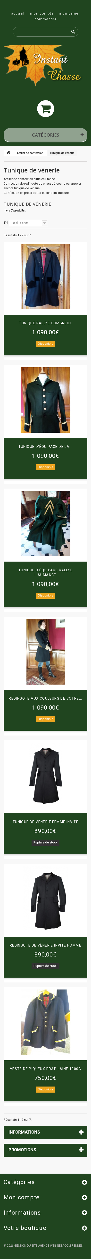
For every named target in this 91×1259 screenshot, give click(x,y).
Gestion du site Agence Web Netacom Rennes (48, 1245)
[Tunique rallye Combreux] (45, 276)
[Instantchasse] (45, 66)
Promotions (22, 1149)
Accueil (18, 13)
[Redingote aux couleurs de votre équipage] (45, 652)
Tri (6, 222)
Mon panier (69, 13)
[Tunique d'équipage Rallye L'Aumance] (45, 523)
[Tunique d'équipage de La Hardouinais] (45, 400)
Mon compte (41, 13)
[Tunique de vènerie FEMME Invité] (45, 775)
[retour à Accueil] (8, 153)
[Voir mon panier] (45, 108)
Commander (45, 19)
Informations (24, 1132)
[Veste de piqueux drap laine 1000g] (45, 1022)
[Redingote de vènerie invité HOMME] (45, 899)
